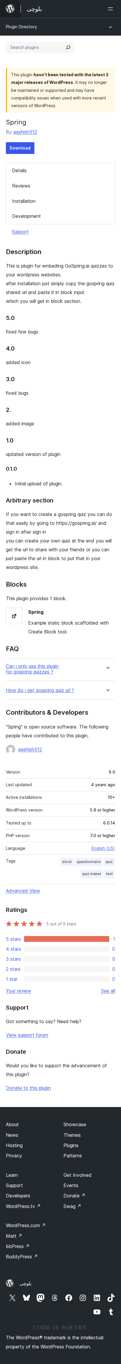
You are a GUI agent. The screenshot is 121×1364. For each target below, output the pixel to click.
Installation (24, 201)
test (109, 874)
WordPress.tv (23, 1206)
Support (20, 232)
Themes (72, 1135)
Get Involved (77, 1175)
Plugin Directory (21, 26)
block (67, 861)
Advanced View (23, 891)
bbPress (18, 1246)
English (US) (103, 848)
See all (108, 991)
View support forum (27, 1035)
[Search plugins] (68, 47)
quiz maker (91, 874)
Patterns (72, 1156)
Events (70, 1185)
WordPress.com (26, 1225)
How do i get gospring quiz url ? (40, 690)
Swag (72, 1206)
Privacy (14, 1156)
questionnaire (89, 861)
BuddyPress (22, 1257)
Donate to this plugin (28, 1088)
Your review (18, 991)
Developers (18, 1196)
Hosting (14, 1145)
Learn (12, 1175)
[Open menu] (111, 9)
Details (19, 170)
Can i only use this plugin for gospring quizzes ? (32, 669)
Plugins (70, 1145)
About (12, 1124)
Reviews (21, 186)
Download (20, 147)
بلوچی (25, 1283)
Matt (14, 1236)
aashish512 (25, 132)
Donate (74, 1196)
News (12, 1135)
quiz (109, 861)
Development (26, 216)
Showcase (74, 1124)
